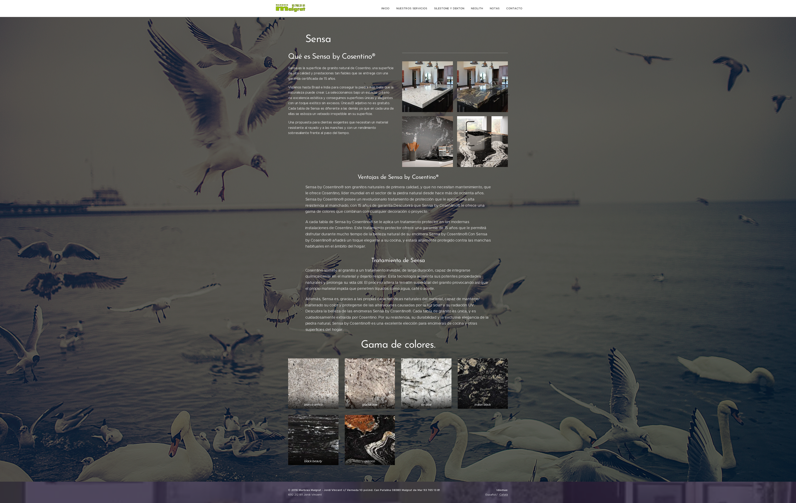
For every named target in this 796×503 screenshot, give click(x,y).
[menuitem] (386, 8)
